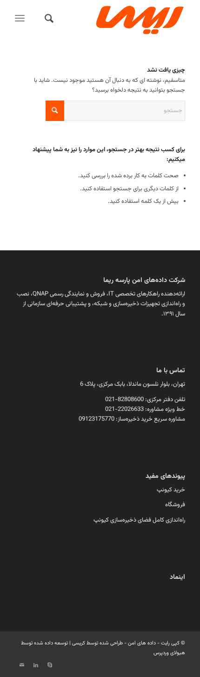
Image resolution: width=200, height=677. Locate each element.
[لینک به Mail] (22, 665)
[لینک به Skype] (50, 665)
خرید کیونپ (171, 490)
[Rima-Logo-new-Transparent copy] (117, 18)
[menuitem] (47, 18)
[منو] (21, 18)
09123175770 (96, 419)
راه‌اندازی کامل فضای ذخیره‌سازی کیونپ (139, 520)
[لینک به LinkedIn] (36, 665)
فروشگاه (175, 504)
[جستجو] (47, 18)
